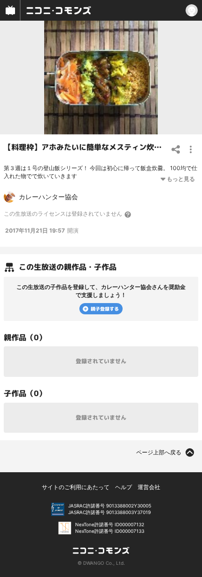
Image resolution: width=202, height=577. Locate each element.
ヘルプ (123, 487)
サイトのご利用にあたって (75, 487)
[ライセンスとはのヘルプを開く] (128, 214)
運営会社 (149, 487)
